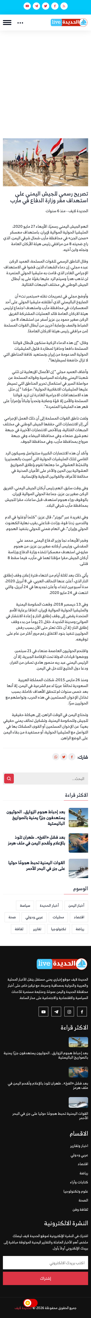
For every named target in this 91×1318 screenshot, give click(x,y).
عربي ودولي (34, 917)
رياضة (80, 929)
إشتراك (45, 1278)
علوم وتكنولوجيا (75, 1191)
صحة (12, 917)
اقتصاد (79, 917)
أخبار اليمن (76, 905)
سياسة (25, 905)
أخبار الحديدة (49, 905)
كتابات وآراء (79, 1182)
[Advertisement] (45, 78)
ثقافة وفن (80, 1209)
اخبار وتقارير (79, 1145)
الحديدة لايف (23, 1308)
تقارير (37, 929)
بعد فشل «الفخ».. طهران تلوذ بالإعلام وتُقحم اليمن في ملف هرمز (36, 840)
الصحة (83, 1200)
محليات (58, 917)
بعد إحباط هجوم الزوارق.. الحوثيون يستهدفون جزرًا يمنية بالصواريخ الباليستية (36, 817)
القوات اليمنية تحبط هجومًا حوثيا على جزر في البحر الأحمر (36, 866)
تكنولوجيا (58, 929)
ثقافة (19, 929)
